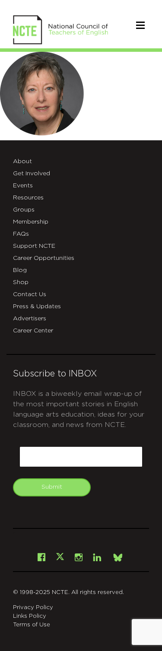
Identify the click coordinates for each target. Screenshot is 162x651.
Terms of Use (31, 625)
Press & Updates (37, 306)
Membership (30, 222)
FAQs (21, 234)
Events (23, 186)
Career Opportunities (43, 258)
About (22, 161)
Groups (24, 210)
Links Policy (29, 616)
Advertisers (29, 319)
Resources (28, 198)
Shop (21, 282)
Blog (20, 270)
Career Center (33, 331)
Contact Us (29, 294)
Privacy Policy (33, 607)
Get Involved (31, 174)
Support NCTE (34, 246)
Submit (51, 487)
